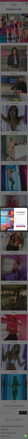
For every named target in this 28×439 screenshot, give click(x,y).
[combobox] (16, 222)
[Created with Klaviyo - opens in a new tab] (14, 230)
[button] (20, 226)
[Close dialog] (26, 208)
